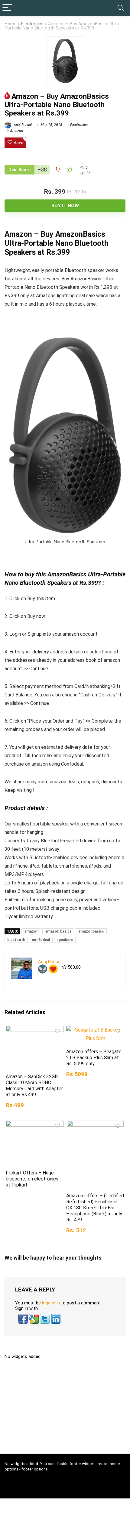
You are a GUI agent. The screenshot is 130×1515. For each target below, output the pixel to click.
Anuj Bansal (22, 125)
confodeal (41, 940)
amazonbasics (91, 931)
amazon (31, 931)
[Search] (120, 8)
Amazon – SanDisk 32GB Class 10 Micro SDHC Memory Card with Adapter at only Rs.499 (34, 1085)
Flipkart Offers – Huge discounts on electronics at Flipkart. (32, 1179)
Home (11, 23)
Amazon (16, 131)
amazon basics (58, 931)
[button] (23, 1316)
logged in (51, 1303)
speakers (65, 940)
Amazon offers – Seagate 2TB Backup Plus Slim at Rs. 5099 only (94, 1057)
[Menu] (7, 8)
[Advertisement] (67, 1408)
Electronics (32, 23)
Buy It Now (65, 205)
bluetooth (16, 940)
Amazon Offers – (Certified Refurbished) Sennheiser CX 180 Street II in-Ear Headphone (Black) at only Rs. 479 (95, 1208)
